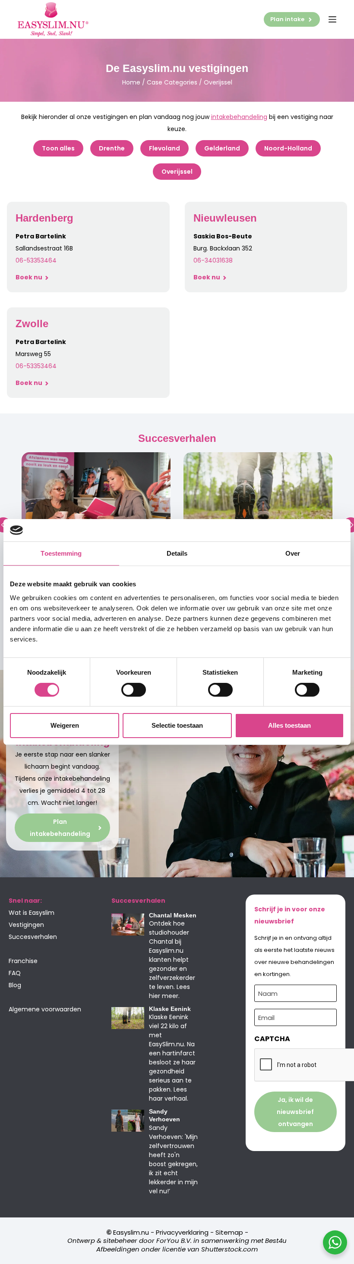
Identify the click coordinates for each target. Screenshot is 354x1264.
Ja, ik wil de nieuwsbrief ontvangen (295, 1111)
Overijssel (177, 171)
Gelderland (222, 148)
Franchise (23, 961)
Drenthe (112, 148)
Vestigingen (26, 924)
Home (131, 82)
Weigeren (65, 725)
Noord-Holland (288, 148)
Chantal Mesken (172, 915)
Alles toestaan (289, 725)
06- (21, 260)
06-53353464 (36, 366)
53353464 (42, 260)
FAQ (15, 973)
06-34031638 (213, 260)
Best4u (276, 1240)
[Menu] (332, 19)
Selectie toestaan (177, 725)
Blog (15, 985)
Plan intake (287, 19)
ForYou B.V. (174, 1240)
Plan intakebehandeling (60, 827)
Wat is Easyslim (31, 912)
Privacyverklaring (182, 1232)
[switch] (133, 690)
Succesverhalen (33, 936)
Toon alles (58, 148)
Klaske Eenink (170, 1008)
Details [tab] (177, 553)
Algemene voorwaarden (45, 1009)
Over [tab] (292, 553)
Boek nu (30, 277)
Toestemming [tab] (61, 553)
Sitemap (229, 1232)
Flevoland (164, 148)
